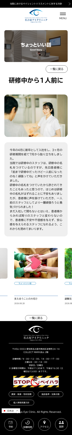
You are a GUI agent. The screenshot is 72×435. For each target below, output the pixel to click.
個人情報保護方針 (21, 402)
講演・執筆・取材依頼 (21, 394)
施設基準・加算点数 (51, 394)
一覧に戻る (56, 69)
